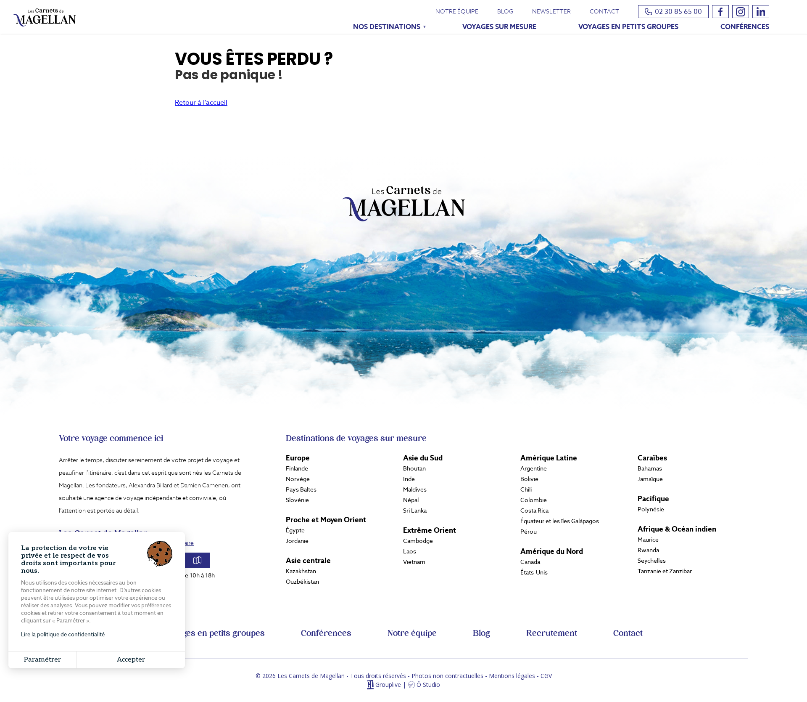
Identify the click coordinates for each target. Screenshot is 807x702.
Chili (526, 489)
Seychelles (652, 560)
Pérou (528, 531)
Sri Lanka (415, 510)
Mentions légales (512, 676)
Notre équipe (456, 11)
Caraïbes (652, 458)
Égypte (295, 530)
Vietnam (414, 562)
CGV (546, 676)
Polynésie (651, 509)
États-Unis (534, 572)
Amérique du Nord (551, 551)
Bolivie (529, 479)
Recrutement (551, 633)
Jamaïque (650, 479)
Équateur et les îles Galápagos (559, 521)
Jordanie (297, 541)
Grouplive (388, 685)
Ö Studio (428, 685)
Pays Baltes (301, 489)
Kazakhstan (301, 571)
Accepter (131, 660)
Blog (505, 11)
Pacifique (653, 499)
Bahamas (650, 468)
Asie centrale (308, 560)
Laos (409, 551)
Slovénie (297, 500)
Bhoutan (414, 468)
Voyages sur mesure (499, 26)
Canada (530, 562)
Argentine (533, 468)
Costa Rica (534, 510)
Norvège (298, 479)
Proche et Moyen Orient (326, 520)
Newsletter (551, 11)
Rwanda (648, 550)
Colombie (533, 500)
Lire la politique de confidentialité (63, 634)
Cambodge (418, 541)
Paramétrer (42, 660)
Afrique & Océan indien (677, 529)
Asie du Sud (423, 458)
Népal (411, 500)
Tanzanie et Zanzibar (665, 571)
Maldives (415, 489)
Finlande (297, 468)
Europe (298, 458)
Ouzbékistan (302, 581)
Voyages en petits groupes (628, 26)
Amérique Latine (548, 458)
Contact (604, 11)
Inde (409, 479)
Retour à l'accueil (201, 102)
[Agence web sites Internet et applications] (370, 685)
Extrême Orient (429, 530)
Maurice (648, 539)
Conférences (744, 26)
